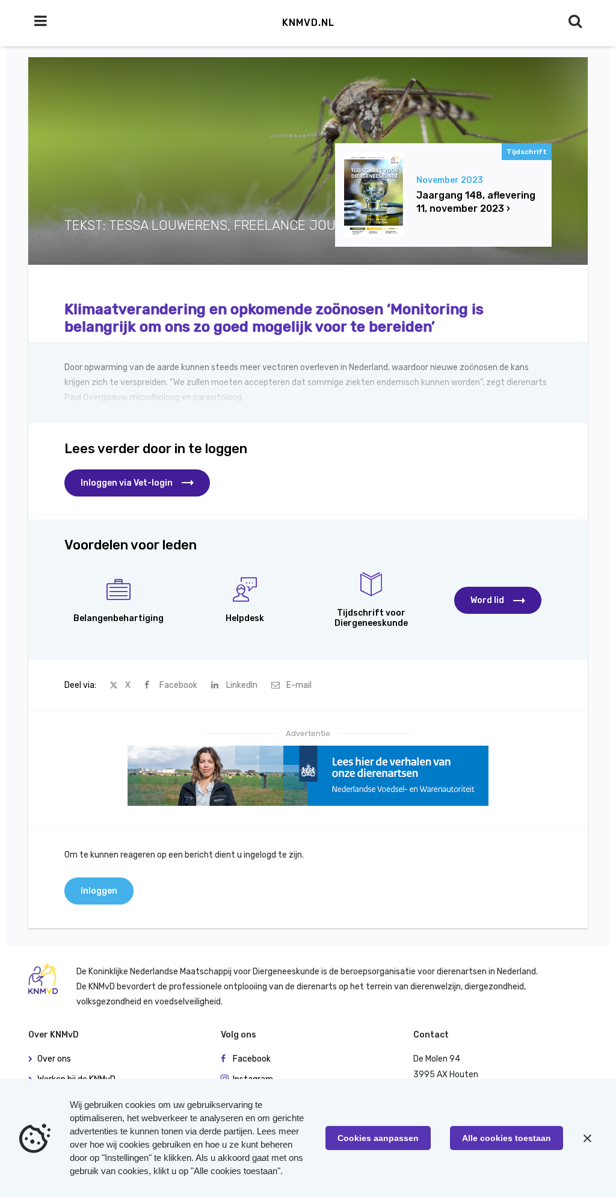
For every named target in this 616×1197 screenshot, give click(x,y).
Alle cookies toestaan (506, 1138)
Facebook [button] (252, 1059)
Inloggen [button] (99, 891)
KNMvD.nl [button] (308, 22)
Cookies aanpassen (378, 1138)
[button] (497, 600)
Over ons (54, 1059)
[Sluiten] (587, 1138)
